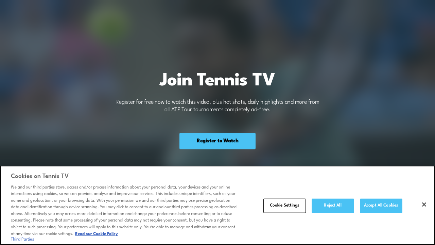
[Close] (424, 204)
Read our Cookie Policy (96, 234)
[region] (217, 205)
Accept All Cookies (381, 205)
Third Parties (22, 240)
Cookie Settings (284, 205)
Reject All (332, 205)
